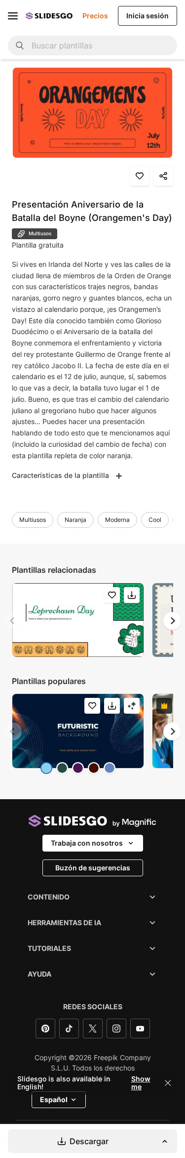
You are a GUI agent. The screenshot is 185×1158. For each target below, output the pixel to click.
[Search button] (20, 45)
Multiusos (32, 519)
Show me (140, 1083)
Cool (154, 519)
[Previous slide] (13, 621)
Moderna (117, 519)
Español (54, 1099)
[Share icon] (163, 176)
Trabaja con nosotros (87, 843)
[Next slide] (172, 621)
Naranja (75, 519)
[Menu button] (13, 16)
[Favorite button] (139, 176)
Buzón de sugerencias (92, 867)
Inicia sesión (147, 15)
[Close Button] (168, 1083)
